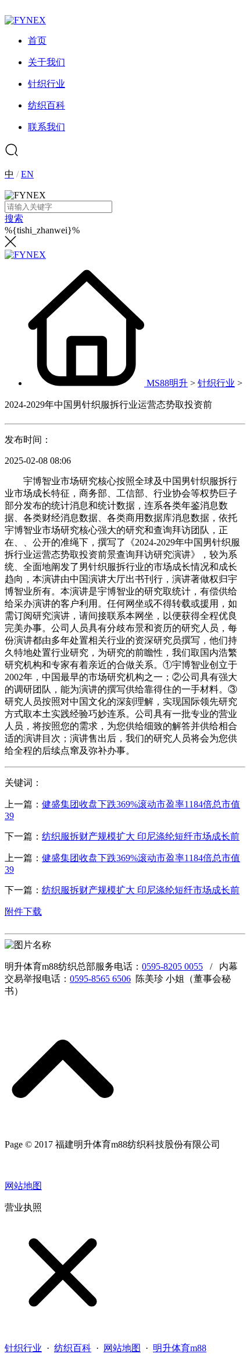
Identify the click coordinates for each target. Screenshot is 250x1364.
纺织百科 (72, 1348)
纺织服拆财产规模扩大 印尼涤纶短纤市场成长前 (141, 836)
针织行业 (216, 383)
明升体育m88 (179, 1348)
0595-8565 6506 (100, 979)
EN (27, 174)
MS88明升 (167, 383)
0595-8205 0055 (172, 966)
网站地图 (23, 1186)
